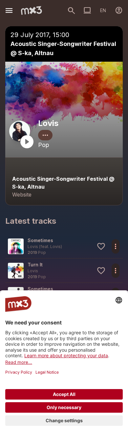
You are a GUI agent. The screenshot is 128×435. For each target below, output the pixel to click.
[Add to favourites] (101, 246)
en (103, 10)
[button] (64, 246)
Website (22, 194)
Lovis (48, 123)
